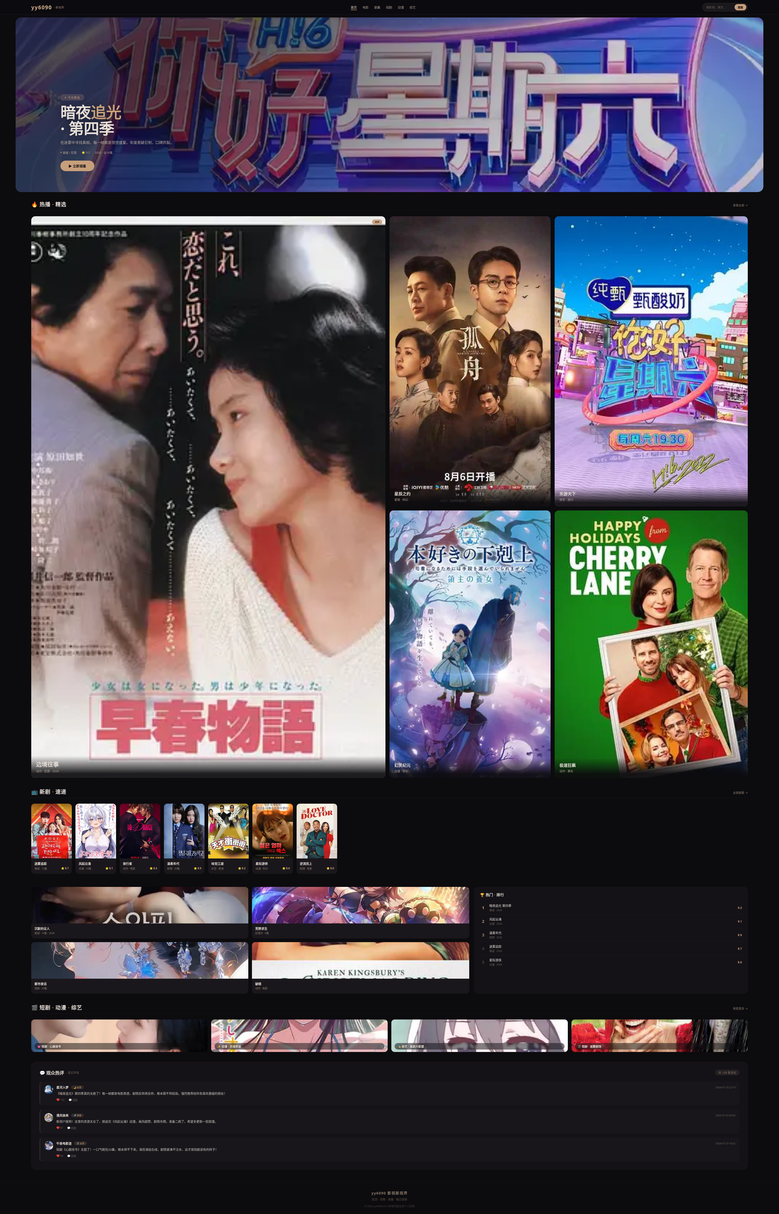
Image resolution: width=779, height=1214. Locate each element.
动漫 (401, 7)
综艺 (413, 7)
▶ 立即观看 (77, 166)
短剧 (389, 7)
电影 (366, 7)
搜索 (740, 7)
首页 (354, 7)
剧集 (377, 7)
